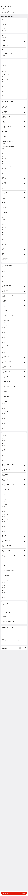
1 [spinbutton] (22, 648)
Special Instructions (7, 627)
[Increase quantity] (25, 648)
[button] (14, 893)
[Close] (25, 2)
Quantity (4, 648)
